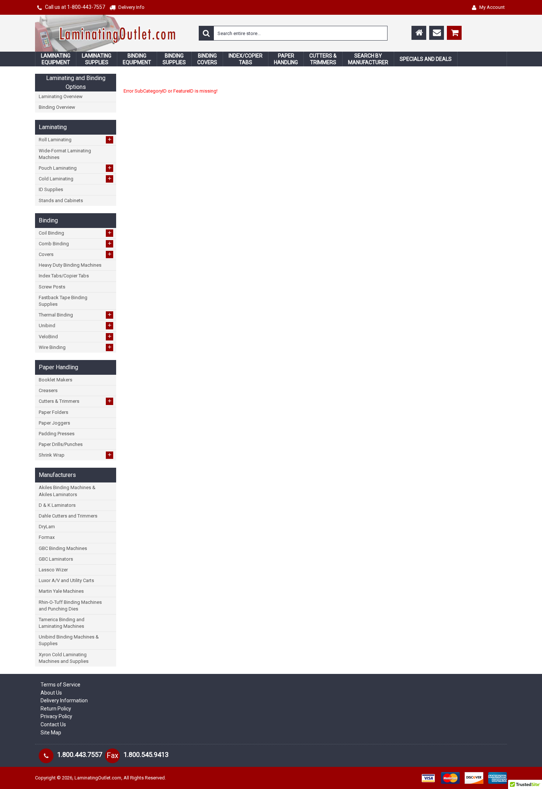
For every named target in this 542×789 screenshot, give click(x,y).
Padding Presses (56, 433)
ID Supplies (51, 189)
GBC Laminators (56, 559)
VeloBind (75, 336)
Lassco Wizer (53, 569)
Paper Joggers (54, 423)
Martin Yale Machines (61, 591)
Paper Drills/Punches (61, 444)
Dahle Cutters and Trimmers (68, 516)
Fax (112, 755)
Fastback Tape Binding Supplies (63, 301)
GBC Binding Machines (63, 548)
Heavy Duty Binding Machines (70, 265)
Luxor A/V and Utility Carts (66, 580)
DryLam (47, 526)
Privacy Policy (56, 716)
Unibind (75, 325)
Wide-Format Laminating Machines (65, 154)
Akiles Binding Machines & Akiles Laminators (67, 491)
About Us (51, 693)
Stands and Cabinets (61, 200)
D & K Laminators (57, 505)
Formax (47, 537)
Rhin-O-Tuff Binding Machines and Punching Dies (70, 605)
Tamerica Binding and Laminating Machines (61, 623)
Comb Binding (75, 243)
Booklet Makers (55, 380)
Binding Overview (57, 107)
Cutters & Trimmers (75, 401)
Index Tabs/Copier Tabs (64, 275)
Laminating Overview (61, 96)
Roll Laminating (75, 139)
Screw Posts (52, 287)
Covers (75, 254)
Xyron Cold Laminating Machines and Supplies (63, 658)
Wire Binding (75, 347)
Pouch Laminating (75, 168)
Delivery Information (64, 700)
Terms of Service (60, 685)
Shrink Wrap (75, 454)
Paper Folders (53, 412)
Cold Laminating (75, 178)
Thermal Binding (75, 314)
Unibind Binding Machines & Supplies (69, 640)
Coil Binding (75, 232)
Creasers (48, 390)
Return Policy (56, 709)
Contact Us (53, 724)
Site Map (51, 733)
